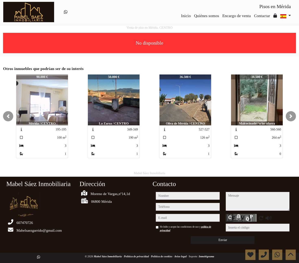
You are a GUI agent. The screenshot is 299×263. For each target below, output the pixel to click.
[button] (8, 116)
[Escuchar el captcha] (268, 218)
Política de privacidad (137, 256)
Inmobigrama (206, 256)
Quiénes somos (206, 15)
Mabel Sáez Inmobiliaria (108, 256)
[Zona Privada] (275, 15)
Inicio (186, 15)
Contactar (262, 15)
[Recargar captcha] (261, 218)
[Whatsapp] (66, 12)
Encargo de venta (236, 15)
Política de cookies (162, 256)
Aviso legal (180, 256)
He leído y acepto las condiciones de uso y (185, 228)
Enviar (222, 240)
